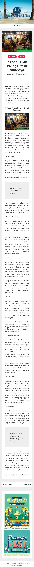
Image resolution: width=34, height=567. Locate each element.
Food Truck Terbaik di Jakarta (16, 190)
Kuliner (22, 56)
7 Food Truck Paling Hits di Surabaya (17, 475)
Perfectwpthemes (17, 565)
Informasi (12, 56)
